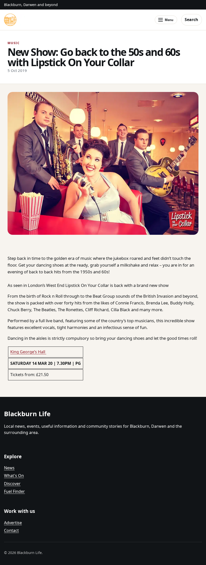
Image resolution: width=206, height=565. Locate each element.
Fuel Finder (14, 491)
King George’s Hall (28, 352)
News (9, 468)
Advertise (13, 522)
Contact (11, 530)
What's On (14, 475)
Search (191, 19)
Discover (12, 483)
